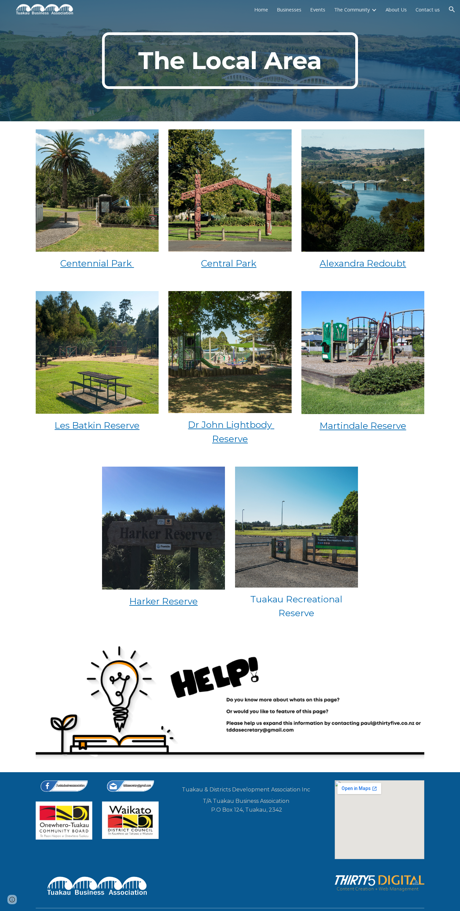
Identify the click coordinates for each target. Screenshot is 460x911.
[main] (230, 60)
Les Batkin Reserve (97, 425)
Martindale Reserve (363, 425)
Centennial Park (97, 263)
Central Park (228, 263)
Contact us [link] (428, 9)
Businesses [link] (289, 9)
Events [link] (317, 9)
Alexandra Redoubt (363, 263)
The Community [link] (352, 9)
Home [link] (261, 9)
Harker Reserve (163, 601)
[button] (452, 9)
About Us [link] (396, 9)
